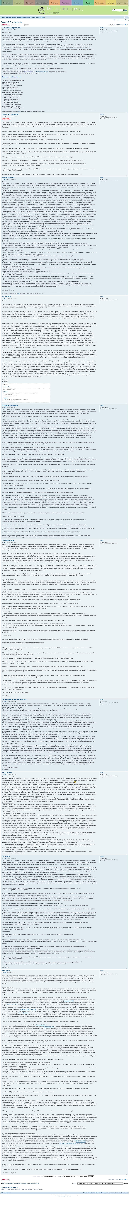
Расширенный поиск (122, 11)
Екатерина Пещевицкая (10, 405)
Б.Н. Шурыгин (7, 772)
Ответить (3, 24)
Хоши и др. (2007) (23, 1013)
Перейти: (74, 1183)
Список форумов (6, 17)
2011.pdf (5, 391)
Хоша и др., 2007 (68, 1001)
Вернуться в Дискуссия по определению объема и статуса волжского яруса (20, 1183)
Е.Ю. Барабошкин (8, 540)
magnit (4, 298)
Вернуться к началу (126, 112)
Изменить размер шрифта (127, 17)
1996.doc (5, 398)
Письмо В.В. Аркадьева (11, 22)
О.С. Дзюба (6, 856)
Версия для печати (125, 17)
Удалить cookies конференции (98, 1192)
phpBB (58, 1194)
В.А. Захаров (6, 296)
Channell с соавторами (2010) (67, 1143)
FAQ (115, 19)
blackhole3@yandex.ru (42, 71)
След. (125, 1176)
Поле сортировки (59, 1176)
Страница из (120, 24)
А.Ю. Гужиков (6, 970)
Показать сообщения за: (37, 1176)
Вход (128, 19)
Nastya (4, 29)
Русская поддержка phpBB (65, 1195)
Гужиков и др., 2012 (48, 1026)
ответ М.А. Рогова (8, 177)
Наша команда (86, 1192)
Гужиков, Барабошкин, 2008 (28, 1009)
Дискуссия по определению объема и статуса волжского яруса (28, 17)
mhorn (4, 179)
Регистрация (122, 19)
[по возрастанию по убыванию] (85, 1176)
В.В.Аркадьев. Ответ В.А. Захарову (14, 699)
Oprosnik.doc (6, 386)
